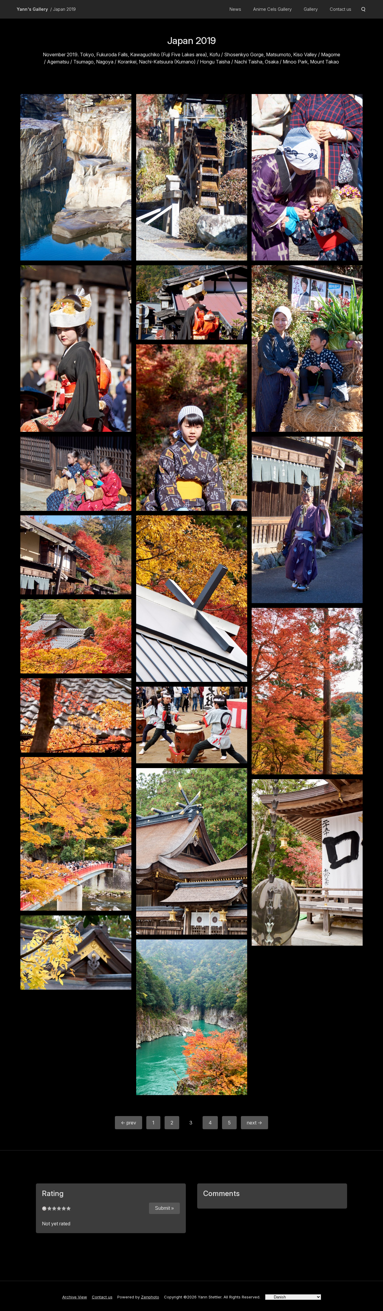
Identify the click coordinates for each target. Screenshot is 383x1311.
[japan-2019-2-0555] (191, 725)
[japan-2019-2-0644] (307, 862)
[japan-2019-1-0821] (307, 348)
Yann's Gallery (32, 9)
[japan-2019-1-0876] (75, 554)
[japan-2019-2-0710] (191, 1017)
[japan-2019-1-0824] (191, 427)
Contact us (340, 9)
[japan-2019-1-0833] (75, 474)
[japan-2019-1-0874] (307, 520)
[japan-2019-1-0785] (75, 348)
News (235, 9)
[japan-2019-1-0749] (191, 177)
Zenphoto (150, 1297)
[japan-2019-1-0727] (75, 177)
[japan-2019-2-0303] (307, 691)
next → (254, 1123)
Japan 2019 (64, 9)
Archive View (74, 1297)
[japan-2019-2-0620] (191, 851)
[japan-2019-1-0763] (307, 177)
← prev (128, 1123)
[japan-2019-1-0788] (191, 302)
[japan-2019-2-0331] (75, 715)
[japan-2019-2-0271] (191, 598)
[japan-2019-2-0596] (75, 834)
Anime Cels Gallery (272, 9)
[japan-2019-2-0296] (75, 636)
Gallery (311, 9)
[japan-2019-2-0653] (75, 952)
